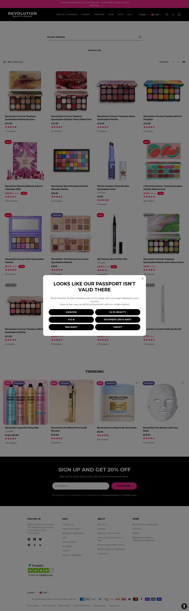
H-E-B (71, 319)
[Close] (142, 278)
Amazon (71, 312)
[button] (184, 606)
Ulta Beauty (118, 312)
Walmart (71, 327)
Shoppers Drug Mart (118, 319)
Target (117, 327)
